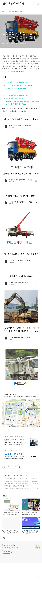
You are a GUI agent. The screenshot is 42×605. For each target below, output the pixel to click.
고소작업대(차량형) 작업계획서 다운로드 (18, 95)
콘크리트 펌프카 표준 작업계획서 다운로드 (19, 85)
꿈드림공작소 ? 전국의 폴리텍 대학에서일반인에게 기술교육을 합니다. (16, 482)
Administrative (10, 475)
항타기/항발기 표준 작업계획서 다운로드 (18, 82)
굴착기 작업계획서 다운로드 (14, 98)
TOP (38, 576)
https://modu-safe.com (12, 436)
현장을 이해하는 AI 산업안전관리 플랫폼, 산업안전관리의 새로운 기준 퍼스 (14, 457)
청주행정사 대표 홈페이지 (16, 11)
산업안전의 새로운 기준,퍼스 (15, 453)
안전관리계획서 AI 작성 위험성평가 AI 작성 (15, 439)
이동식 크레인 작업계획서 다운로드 (17, 89)
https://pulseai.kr (10, 451)
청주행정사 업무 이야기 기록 (10, 548)
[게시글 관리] (11, 467)
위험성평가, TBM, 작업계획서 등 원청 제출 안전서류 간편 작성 (15, 443)
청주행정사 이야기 (13, 4)
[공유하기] (8, 467)
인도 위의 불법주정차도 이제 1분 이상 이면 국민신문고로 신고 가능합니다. (16, 489)
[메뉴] (38, 3)
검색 (33, 3)
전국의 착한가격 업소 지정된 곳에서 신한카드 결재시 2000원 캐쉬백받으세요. (16, 487)
